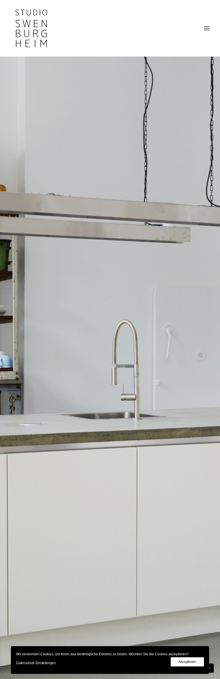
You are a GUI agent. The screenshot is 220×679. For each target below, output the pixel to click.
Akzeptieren (187, 662)
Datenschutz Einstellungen (36, 663)
